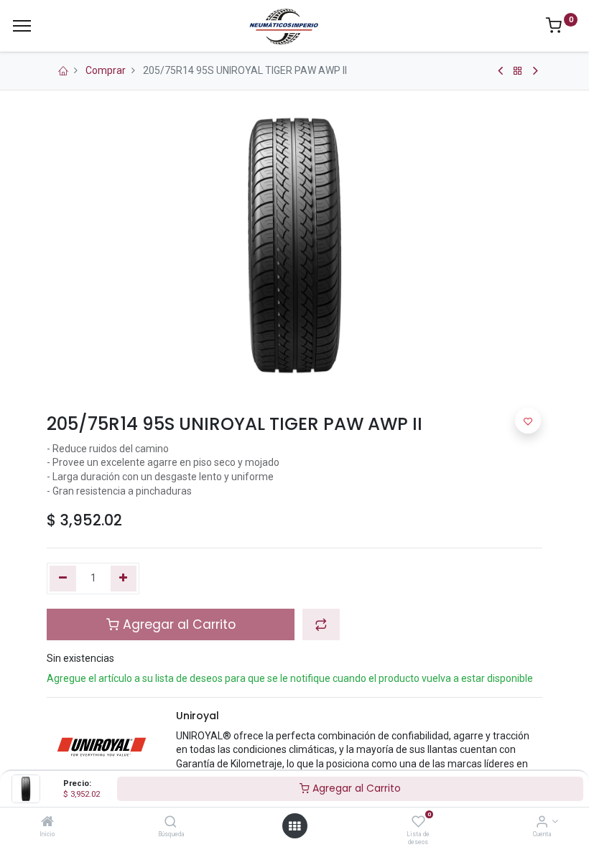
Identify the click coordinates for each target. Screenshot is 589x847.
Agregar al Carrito (355, 788)
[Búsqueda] (170, 822)
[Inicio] (47, 822)
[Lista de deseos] (418, 822)
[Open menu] (294, 826)
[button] (321, 624)
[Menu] (21, 26)
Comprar (105, 70)
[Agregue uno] (124, 578)
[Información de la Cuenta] (542, 822)
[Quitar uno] (63, 578)
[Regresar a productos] (518, 71)
